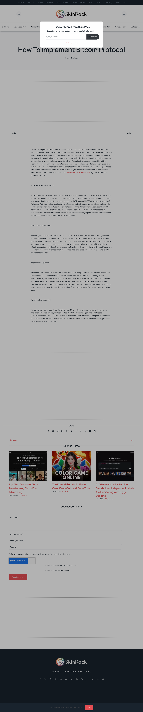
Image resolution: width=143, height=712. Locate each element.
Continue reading (71, 43)
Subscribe (93, 37)
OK (89, 707)
